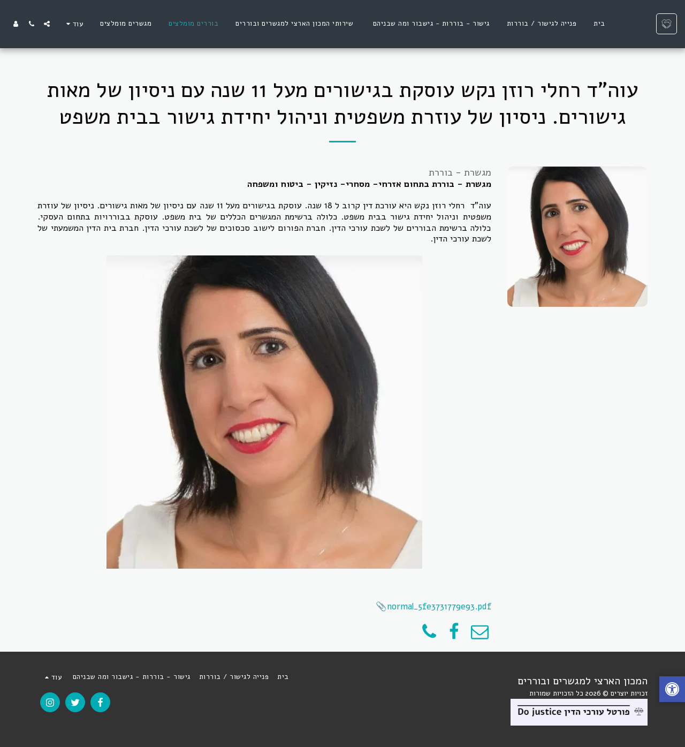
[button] (47, 23)
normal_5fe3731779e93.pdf (439, 606)
